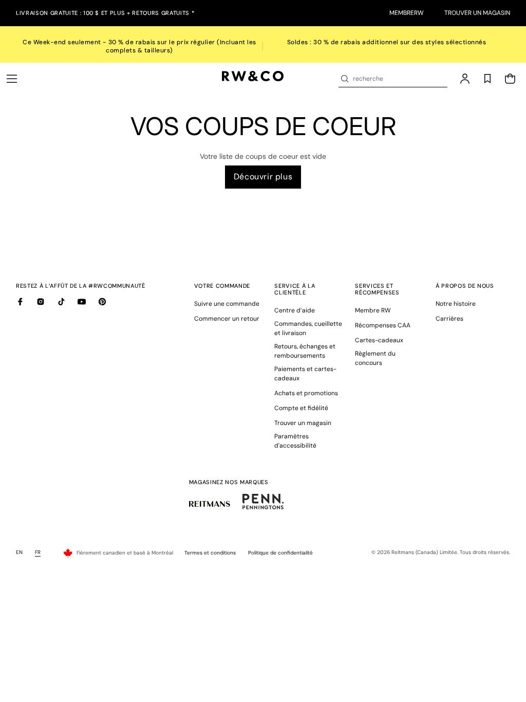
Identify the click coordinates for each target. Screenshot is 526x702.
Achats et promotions (306, 393)
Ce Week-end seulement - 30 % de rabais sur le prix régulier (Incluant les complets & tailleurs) (139, 46)
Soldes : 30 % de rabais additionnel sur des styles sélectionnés (386, 42)
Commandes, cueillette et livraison (308, 328)
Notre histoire (456, 304)
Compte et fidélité (301, 408)
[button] (12, 78)
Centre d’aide (294, 310)
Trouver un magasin (477, 13)
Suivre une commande (226, 304)
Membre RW (373, 310)
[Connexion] (465, 78)
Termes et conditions (210, 552)
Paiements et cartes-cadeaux (305, 373)
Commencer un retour (226, 319)
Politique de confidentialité (280, 552)
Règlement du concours (375, 358)
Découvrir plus (263, 176)
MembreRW (406, 13)
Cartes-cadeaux (379, 340)
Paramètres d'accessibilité (295, 441)
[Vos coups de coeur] (487, 78)
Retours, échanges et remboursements (304, 351)
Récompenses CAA (382, 325)
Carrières (449, 319)
